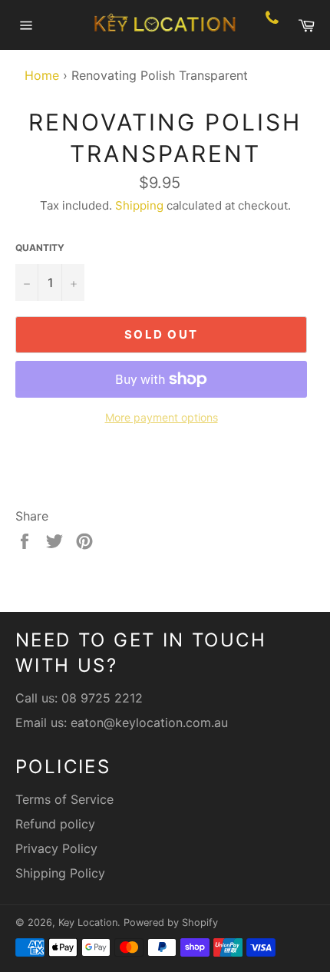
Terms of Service (64, 799)
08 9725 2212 (102, 698)
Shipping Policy (60, 873)
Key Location (87, 922)
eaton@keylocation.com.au (149, 722)
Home (38, 75)
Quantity (39, 247)
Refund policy (55, 823)
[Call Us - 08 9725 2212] (272, 25)
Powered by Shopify (171, 922)
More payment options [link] (161, 417)
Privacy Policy (56, 848)
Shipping (139, 205)
